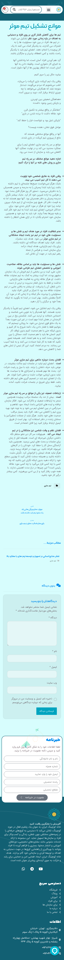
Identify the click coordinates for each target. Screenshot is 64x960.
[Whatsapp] (23, 869)
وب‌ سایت (52, 683)
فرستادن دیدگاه (46, 711)
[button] (48, 9)
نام (54, 651)
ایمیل (53, 667)
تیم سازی (47, 485)
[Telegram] (32, 869)
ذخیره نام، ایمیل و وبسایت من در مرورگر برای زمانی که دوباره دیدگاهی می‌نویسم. (31, 700)
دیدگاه (53, 618)
